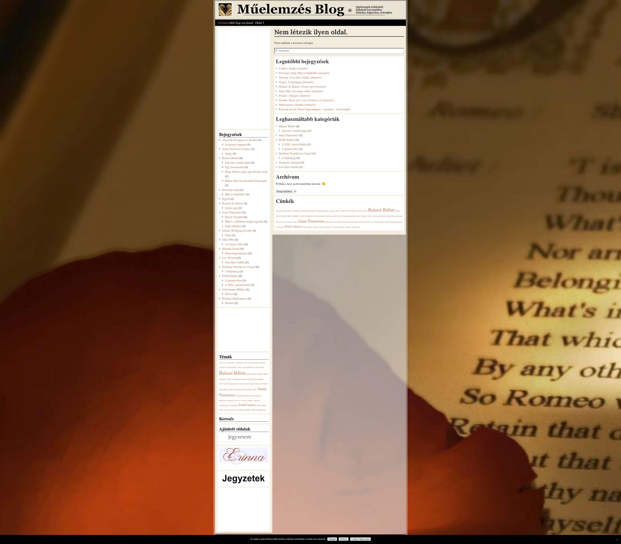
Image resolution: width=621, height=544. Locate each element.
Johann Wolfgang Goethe (237, 230)
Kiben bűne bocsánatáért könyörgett (345, 222)
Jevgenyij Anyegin (289, 162)
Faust (359, 216)
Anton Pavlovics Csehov (236, 149)
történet (327, 227)
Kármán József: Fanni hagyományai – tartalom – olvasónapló (314, 109)
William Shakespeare (352, 227)
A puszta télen (290, 149)
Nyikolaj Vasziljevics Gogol (295, 153)
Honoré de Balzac (232, 203)
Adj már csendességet (294, 131)
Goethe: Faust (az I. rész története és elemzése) (306, 100)
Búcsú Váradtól (281, 216)
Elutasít (343, 539)
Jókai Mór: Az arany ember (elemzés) (301, 91)
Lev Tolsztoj (374, 222)
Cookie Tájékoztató (360, 539)
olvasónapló (280, 227)
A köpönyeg (289, 158)
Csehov (302, 216)
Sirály (315, 227)
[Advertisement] (243, 77)
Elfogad (332, 539)
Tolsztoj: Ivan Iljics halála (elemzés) (300, 77)
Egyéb (225, 199)
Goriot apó (376, 216)
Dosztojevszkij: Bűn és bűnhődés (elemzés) (304, 73)
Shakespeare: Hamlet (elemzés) (297, 104)
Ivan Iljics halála (288, 167)
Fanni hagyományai (349, 216)
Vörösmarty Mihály (338, 227)
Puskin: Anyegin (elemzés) (294, 95)
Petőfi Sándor (287, 140)
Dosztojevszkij (319, 216)
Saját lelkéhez (307, 227)
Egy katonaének (330, 216)
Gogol (369, 216)
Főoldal (222, 23)
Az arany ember (361, 211)
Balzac (397, 211)
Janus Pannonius (288, 135)
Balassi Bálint (287, 126)
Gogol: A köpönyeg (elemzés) (296, 82)
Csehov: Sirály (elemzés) (293, 68)
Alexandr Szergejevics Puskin (311, 211)
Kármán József (364, 222)
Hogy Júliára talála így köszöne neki (246, 171)
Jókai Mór (328, 222)
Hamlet (383, 216)
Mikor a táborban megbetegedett (391, 222)
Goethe (363, 216)
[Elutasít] (617, 539)
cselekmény (309, 216)
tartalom (321, 227)
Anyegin (325, 211)
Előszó (339, 216)
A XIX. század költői (294, 144)
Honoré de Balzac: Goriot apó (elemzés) (302, 86)
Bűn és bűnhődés (293, 216)
